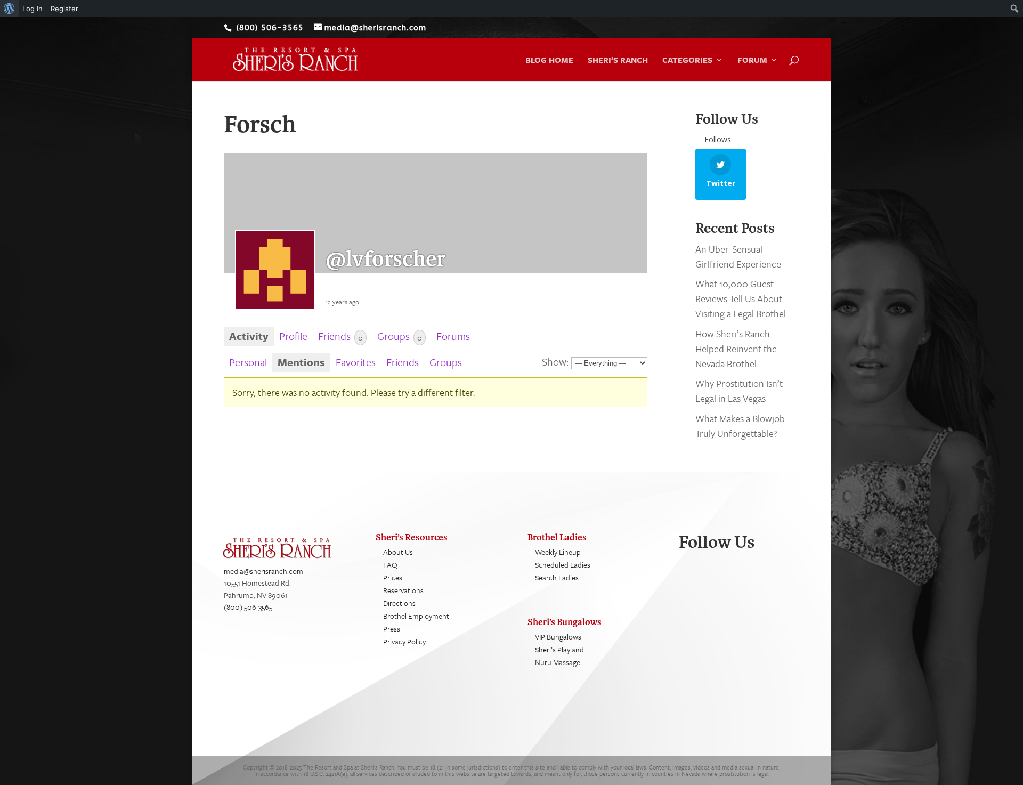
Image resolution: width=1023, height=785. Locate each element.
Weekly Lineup (558, 551)
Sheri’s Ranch (618, 61)
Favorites (356, 362)
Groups (399, 336)
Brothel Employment (416, 615)
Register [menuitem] (64, 8)
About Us (398, 551)
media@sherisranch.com (263, 571)
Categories (687, 61)
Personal (248, 362)
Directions (399, 603)
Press (391, 628)
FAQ (390, 564)
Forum (752, 61)
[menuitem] (9, 8)
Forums (453, 336)
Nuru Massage (557, 662)
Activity (249, 336)
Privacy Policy (404, 641)
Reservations (403, 590)
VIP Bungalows (558, 636)
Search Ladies (557, 577)
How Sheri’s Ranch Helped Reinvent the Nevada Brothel (736, 348)
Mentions (301, 362)
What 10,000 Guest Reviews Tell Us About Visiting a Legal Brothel (740, 298)
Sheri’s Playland (559, 649)
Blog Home (549, 61)
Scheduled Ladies (562, 564)
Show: (555, 361)
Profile (293, 336)
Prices (392, 577)
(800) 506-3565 (248, 606)
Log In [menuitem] (32, 8)
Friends (340, 336)
